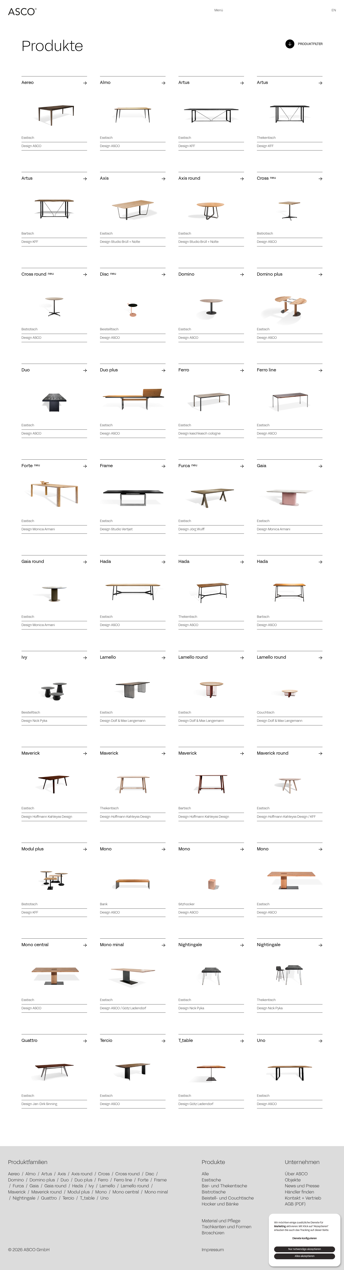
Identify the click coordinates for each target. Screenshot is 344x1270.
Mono (101, 1192)
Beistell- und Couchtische (228, 1198)
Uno (104, 1198)
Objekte (293, 1180)
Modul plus (79, 1192)
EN (334, 10)
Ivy (91, 1186)
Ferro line (123, 1180)
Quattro (49, 1198)
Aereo (14, 1174)
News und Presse (302, 1186)
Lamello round (135, 1186)
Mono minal (156, 1192)
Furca (18, 1186)
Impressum (213, 1250)
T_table (87, 1198)
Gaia (34, 1186)
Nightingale (24, 1198)
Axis (62, 1174)
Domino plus (42, 1180)
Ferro (103, 1180)
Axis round (81, 1174)
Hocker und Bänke (220, 1204)
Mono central (126, 1192)
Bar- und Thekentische (224, 1186)
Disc (149, 1174)
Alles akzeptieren (304, 1256)
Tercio (68, 1198)
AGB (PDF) (295, 1204)
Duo (65, 1180)
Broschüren (213, 1233)
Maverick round (46, 1192)
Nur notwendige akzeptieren (304, 1249)
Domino (16, 1180)
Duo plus (83, 1180)
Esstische (211, 1180)
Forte (143, 1180)
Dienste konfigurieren (304, 1238)
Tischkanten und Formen (226, 1227)
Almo (30, 1174)
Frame (160, 1180)
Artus (46, 1174)
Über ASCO (296, 1174)
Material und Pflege (221, 1221)
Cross (104, 1174)
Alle (205, 1174)
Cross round (127, 1174)
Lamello (107, 1186)
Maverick (17, 1192)
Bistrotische (214, 1192)
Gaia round (55, 1186)
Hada (77, 1186)
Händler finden (299, 1192)
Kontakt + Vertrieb (303, 1198)
